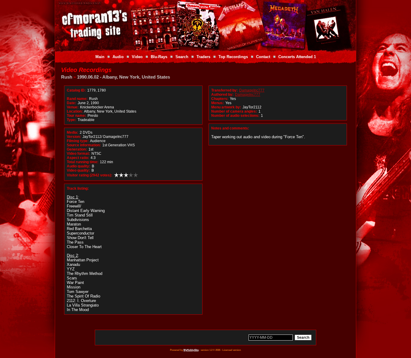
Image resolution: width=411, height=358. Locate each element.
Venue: (73, 107)
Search (181, 56)
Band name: (77, 99)
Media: (72, 132)
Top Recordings (233, 56)
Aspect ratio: (78, 158)
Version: (74, 137)
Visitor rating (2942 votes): (89, 175)
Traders (203, 56)
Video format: (78, 153)
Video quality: (78, 170)
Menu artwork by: (226, 107)
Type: (71, 120)
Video (137, 56)
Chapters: (219, 99)
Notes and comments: (230, 128)
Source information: (84, 145)
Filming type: (78, 141)
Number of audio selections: (235, 116)
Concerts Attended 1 (297, 56)
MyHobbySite (191, 350)
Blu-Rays (159, 56)
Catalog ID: (76, 90)
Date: (71, 103)
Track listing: (78, 188)
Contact (263, 56)
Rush (66, 76)
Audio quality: (78, 166)
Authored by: (222, 94)
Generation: (77, 149)
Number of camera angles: (234, 111)
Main (99, 56)
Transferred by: (224, 90)
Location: (75, 111)
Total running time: (82, 162)
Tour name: (76, 116)
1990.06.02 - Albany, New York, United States (123, 76)
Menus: (217, 103)
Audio (118, 56)
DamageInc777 (251, 90)
